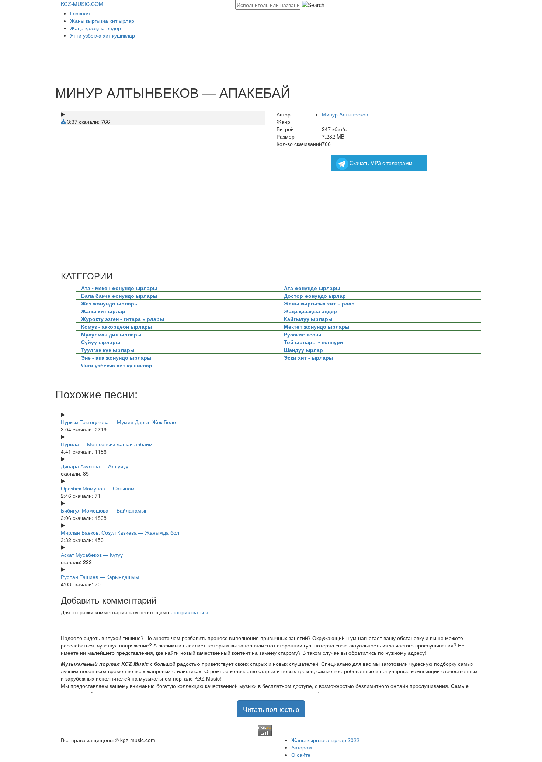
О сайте (300, 754)
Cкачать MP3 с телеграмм (381, 163)
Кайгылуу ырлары (308, 318)
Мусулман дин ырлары (111, 334)
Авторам (301, 747)
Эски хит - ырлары (308, 357)
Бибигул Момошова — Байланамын (104, 510)
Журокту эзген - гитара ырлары (122, 318)
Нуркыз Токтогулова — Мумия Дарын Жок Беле (118, 422)
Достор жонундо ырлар (315, 295)
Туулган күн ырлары (108, 349)
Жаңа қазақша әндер (95, 28)
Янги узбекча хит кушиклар (102, 35)
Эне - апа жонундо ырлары (116, 357)
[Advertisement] (195, 59)
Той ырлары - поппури (313, 342)
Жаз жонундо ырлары (110, 303)
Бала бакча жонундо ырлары (119, 295)
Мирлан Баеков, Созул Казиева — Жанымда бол (120, 532)
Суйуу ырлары (100, 342)
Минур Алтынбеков (345, 114)
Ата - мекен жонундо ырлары (119, 287)
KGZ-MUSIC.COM (82, 3)
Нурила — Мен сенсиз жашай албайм (107, 444)
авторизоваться (189, 612)
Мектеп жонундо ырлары (317, 326)
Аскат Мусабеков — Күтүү (92, 554)
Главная (80, 13)
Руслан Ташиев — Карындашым (100, 576)
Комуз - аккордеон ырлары (116, 326)
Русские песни (303, 334)
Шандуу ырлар (303, 349)
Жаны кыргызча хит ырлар (102, 20)
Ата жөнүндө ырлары (312, 287)
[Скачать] (63, 121)
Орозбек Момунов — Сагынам (98, 488)
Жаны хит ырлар (103, 311)
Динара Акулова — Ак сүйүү (94, 466)
